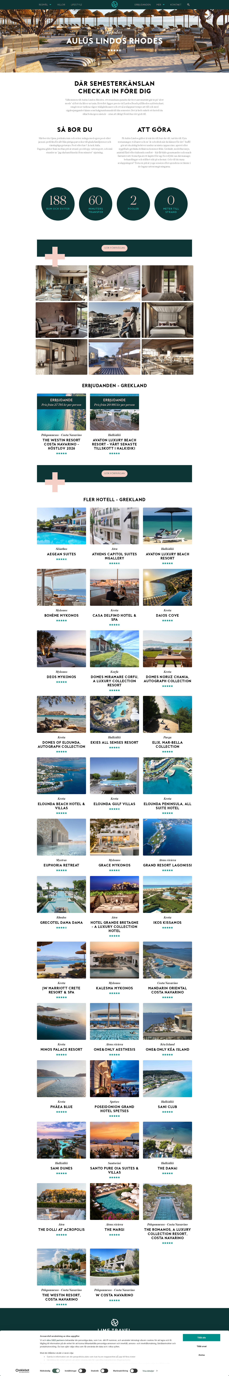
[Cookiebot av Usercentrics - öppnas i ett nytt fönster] (22, 1371)
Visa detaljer (148, 1371)
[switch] (82, 1371)
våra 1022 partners (56, 1340)
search (188, 5)
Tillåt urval (201, 1346)
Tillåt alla (201, 1337)
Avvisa (202, 1355)
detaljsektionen (129, 1363)
